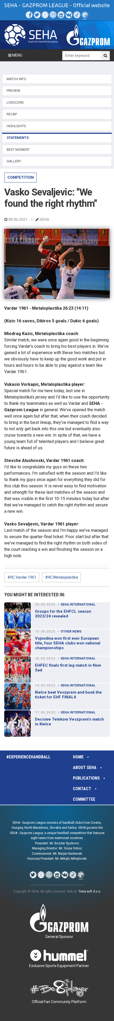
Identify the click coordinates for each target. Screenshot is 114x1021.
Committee (84, 799)
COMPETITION (20, 177)
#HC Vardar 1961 (21, 577)
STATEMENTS (18, 138)
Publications (86, 778)
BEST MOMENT (18, 150)
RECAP (12, 114)
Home (78, 756)
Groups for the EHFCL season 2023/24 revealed (63, 614)
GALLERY (14, 161)
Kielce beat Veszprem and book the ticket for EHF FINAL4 (68, 694)
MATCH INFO (16, 79)
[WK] (68, 14)
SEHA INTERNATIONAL (78, 604)
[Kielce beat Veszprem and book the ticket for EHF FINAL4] (17, 696)
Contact (82, 788)
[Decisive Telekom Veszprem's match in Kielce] (17, 723)
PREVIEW (13, 91)
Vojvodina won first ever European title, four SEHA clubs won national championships (67, 643)
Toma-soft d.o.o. (89, 891)
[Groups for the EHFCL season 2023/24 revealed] (17, 615)
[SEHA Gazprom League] (31, 34)
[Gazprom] (88, 35)
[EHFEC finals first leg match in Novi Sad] (17, 669)
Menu (16, 55)
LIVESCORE (15, 102)
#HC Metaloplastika (61, 577)
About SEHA (85, 767)
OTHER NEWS (71, 631)
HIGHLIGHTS (16, 126)
